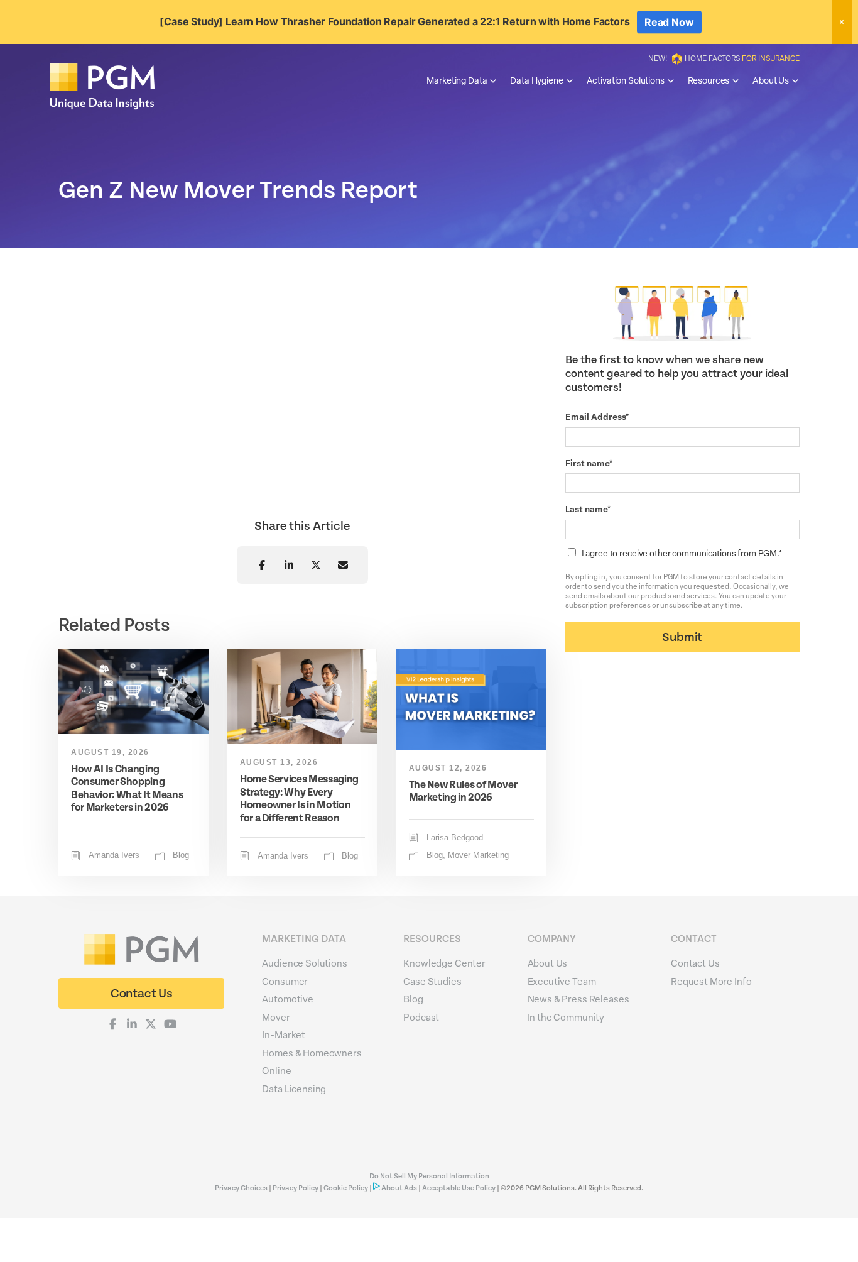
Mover (276, 1017)
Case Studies (432, 981)
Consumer (285, 981)
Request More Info (711, 981)
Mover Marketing (478, 855)
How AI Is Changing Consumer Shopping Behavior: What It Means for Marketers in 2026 (127, 788)
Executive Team (562, 981)
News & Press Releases (578, 998)
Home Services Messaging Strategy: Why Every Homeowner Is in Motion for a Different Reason (299, 798)
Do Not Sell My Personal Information (429, 1176)
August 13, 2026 (279, 762)
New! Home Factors (724, 58)
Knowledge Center (444, 963)
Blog (181, 855)
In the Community (566, 1017)
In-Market (283, 1034)
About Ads (399, 1188)
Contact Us (695, 963)
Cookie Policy (345, 1188)
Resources (709, 80)
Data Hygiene (536, 80)
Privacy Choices (242, 1188)
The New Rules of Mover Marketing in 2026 (463, 791)
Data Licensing (294, 1088)
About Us (770, 80)
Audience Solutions (304, 963)
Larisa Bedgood (454, 837)
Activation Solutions (626, 80)
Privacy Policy (295, 1188)
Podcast (421, 1017)
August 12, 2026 (448, 768)
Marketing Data (456, 80)
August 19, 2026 (110, 752)
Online (276, 1070)
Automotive (287, 998)
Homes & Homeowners (311, 1052)
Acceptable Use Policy (459, 1188)
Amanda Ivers (114, 855)
